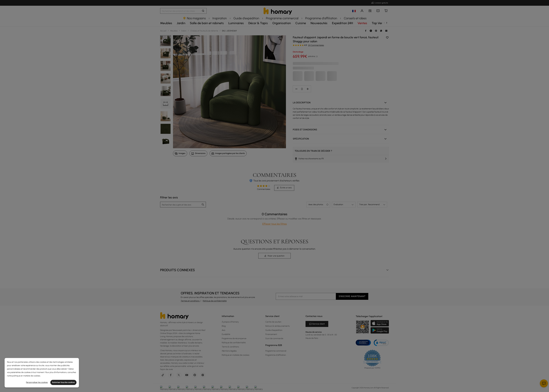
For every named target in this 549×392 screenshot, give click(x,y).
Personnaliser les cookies (37, 382)
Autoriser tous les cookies (63, 382)
